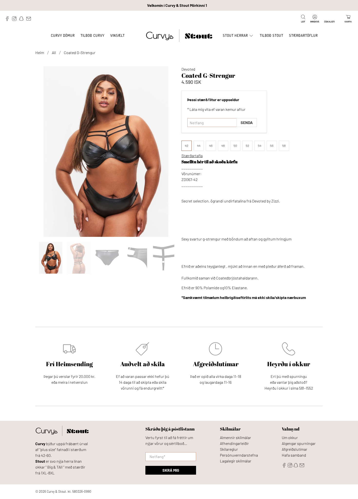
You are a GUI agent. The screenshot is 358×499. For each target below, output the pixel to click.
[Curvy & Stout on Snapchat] (22, 20)
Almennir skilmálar (235, 437)
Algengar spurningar (299, 443)
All (54, 53)
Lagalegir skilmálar (235, 461)
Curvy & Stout (56, 491)
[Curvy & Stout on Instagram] (15, 20)
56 (271, 146)
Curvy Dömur (63, 35)
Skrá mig (170, 470)
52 (247, 146)
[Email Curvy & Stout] (29, 20)
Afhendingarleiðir (234, 443)
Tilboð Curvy (92, 35)
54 (259, 146)
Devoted (188, 69)
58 (284, 146)
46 (211, 146)
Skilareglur (229, 449)
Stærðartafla (192, 155)
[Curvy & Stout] (179, 35)
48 (223, 146)
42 (186, 146)
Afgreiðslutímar (294, 449)
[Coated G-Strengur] (106, 151)
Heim (39, 53)
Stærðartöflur (303, 35)
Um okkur (290, 437)
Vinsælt (117, 35)
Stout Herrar (235, 35)
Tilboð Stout (271, 35)
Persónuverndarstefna (239, 455)
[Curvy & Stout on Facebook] (8, 20)
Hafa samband (294, 455)
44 (198, 146)
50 (235, 146)
